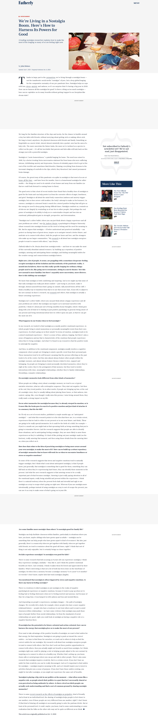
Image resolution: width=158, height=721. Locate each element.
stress (28, 86)
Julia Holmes (25, 66)
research (55, 238)
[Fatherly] (26, 3)
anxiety (34, 86)
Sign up (116, 162)
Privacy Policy (129, 158)
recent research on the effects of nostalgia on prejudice (51, 694)
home (25, 180)
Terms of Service (122, 158)
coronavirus (50, 77)
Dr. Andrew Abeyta (50, 223)
